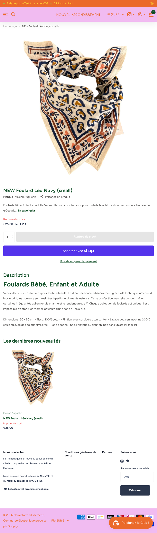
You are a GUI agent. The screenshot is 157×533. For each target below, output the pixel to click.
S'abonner (135, 490)
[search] (13, 14)
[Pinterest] (127, 461)
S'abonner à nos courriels (134, 468)
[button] (13, 233)
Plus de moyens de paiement (78, 261)
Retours (107, 452)
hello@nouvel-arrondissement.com (28, 489)
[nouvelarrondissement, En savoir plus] (131, 14)
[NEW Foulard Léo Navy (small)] (34, 377)
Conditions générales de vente (80, 453)
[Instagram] (121, 461)
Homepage (10, 26)
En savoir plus (27, 210)
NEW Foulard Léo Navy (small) (23, 418)
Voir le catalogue (5, 14)
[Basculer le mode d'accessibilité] (152, 3)
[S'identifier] (142, 14)
